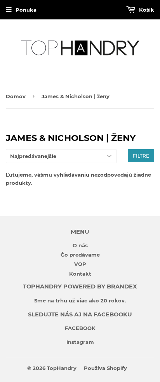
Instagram (80, 342)
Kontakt (80, 274)
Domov (16, 96)
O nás (80, 245)
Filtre (141, 156)
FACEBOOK (80, 328)
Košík (145, 10)
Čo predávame (80, 255)
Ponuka (26, 10)
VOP (80, 264)
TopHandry (62, 368)
